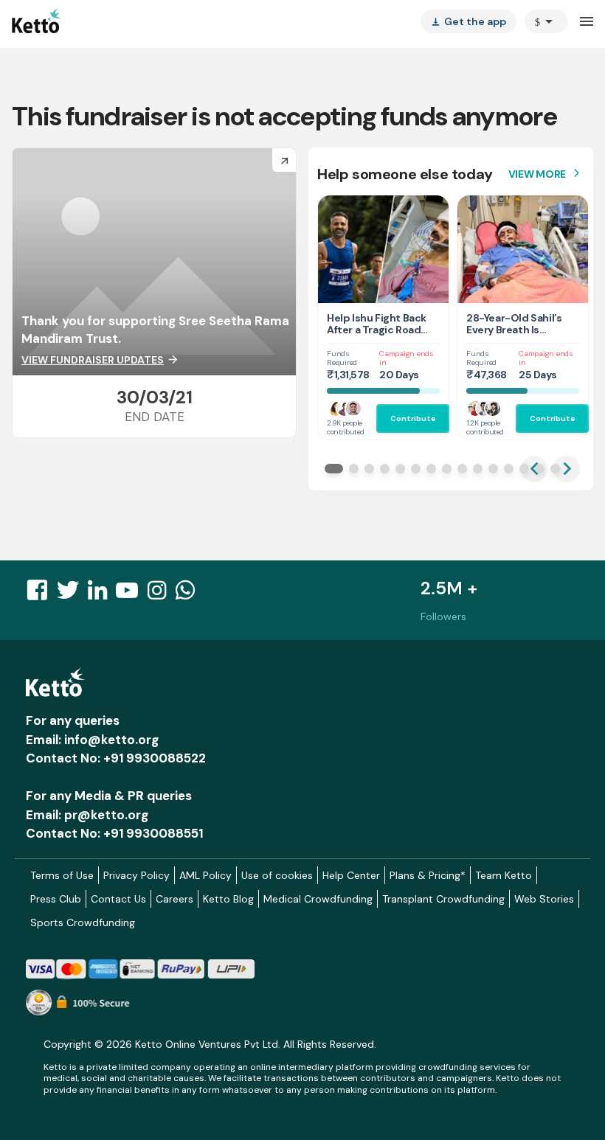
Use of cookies (277, 875)
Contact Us (118, 899)
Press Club (55, 899)
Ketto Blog (228, 899)
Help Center (351, 875)
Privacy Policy (136, 875)
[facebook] (41, 594)
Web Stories (544, 899)
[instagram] (161, 594)
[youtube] (131, 594)
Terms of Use (62, 875)
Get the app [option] (468, 21)
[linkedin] (102, 594)
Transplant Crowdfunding (443, 899)
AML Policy (205, 875)
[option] (546, 21)
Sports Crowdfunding (82, 922)
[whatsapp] (190, 594)
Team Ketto (503, 875)
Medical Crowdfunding (318, 899)
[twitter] (72, 594)
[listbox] (468, 21)
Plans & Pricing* (428, 875)
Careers (174, 899)
